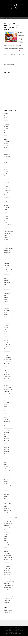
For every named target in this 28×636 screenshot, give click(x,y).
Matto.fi (5, 286)
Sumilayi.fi (6, 423)
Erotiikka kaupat (7, 612)
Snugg (5, 404)
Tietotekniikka (7, 525)
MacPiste (6, 280)
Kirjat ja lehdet (7, 555)
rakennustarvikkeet (7, 585)
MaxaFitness (6, 288)
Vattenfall (6, 466)
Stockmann (6, 415)
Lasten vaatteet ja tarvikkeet (9, 517)
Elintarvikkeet (6, 579)
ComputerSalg (7, 156)
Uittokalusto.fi (6, 455)
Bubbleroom (6, 149)
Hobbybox (6, 218)
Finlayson (6, 184)
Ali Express (6, 122)
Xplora (5, 487)
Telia (5, 434)
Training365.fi (6, 449)
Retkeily (5, 546)
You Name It (6, 492)
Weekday (6, 481)
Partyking (6, 355)
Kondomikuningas (7, 252)
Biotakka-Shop (7, 141)
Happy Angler (6, 205)
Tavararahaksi (7, 432)
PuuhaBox (6, 372)
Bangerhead (6, 132)
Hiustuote (6, 214)
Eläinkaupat (6, 553)
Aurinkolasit (6, 566)
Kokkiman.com (7, 250)
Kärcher (5, 259)
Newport (5, 318)
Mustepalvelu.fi (7, 308)
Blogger (17, 629)
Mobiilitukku (6, 297)
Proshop (5, 365)
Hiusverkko (6, 216)
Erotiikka (6, 549)
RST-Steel (6, 383)
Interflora (6, 237)
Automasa (6, 130)
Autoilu (5, 529)
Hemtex (5, 211)
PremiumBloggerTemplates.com (14, 633)
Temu (5, 436)
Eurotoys (6, 177)
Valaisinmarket (7, 457)
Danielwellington (7, 162)
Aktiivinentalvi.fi (7, 117)
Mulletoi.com (6, 303)
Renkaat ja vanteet (7, 564)
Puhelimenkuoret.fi (7, 368)
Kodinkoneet (6, 568)
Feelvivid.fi (6, 179)
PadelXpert (6, 346)
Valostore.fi (6, 464)
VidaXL (5, 472)
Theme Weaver (14, 630)
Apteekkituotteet (7, 559)
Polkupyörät (6, 574)
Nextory (5, 321)
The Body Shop (7, 440)
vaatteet (5, 506)
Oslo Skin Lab (7, 344)
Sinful (5, 395)
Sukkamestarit (7, 421)
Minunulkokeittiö (7, 293)
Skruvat (5, 398)
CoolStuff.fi (6, 158)
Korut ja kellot (6, 521)
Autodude (6, 128)
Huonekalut (6, 527)
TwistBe (5, 453)
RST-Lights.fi (6, 380)
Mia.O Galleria (7, 291)
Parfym (5, 348)
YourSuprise (6, 494)
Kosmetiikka (6, 510)
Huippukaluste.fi (7, 226)
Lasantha (16, 632)
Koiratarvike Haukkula (8, 248)
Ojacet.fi (5, 331)
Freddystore (6, 194)
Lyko (5, 278)
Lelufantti (6, 267)
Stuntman (6, 419)
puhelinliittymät (7, 600)
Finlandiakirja (6, 182)
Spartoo (5, 408)
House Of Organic (7, 224)
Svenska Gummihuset (8, 427)
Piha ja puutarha (7, 523)
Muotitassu (6, 306)
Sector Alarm (6, 391)
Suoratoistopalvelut (7, 596)
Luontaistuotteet (7, 542)
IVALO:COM (6, 239)
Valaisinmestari (7, 460)
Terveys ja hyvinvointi (8, 534)
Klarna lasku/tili (11, 52)
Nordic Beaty (6, 323)
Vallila (5, 462)
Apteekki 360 (6, 124)
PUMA (5, 370)
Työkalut (5, 538)
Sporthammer (6, 410)
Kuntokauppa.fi (7, 256)
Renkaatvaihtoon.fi (7, 376)
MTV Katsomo (7, 301)
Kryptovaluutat (7, 587)
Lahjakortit (6, 589)
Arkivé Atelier (6, 126)
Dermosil (6, 164)
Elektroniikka (6, 514)
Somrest (5, 406)
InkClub (5, 235)
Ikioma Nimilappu (7, 233)
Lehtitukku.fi (6, 265)
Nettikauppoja (14, 6)
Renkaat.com (6, 374)
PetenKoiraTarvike (7, 359)
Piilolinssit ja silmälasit (8, 581)
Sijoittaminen (6, 594)
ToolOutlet (6, 445)
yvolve (5, 496)
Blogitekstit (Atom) (10, 64)
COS (5, 160)
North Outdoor (7, 327)
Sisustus (6, 508)
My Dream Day (7, 310)
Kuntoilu (5, 570)
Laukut (5, 551)
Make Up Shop (7, 282)
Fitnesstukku (6, 188)
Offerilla (5, 329)
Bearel (5, 134)
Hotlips (5, 222)
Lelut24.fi (6, 271)
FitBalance (6, 186)
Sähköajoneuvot (7, 598)
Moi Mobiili (6, 299)
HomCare (6, 220)
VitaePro (5, 479)
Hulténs (5, 229)
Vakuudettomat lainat (8, 610)
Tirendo (5, 442)
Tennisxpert (6, 438)
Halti (5, 203)
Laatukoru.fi (6, 261)
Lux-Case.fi (6, 276)
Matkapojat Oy (7, 284)
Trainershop (6, 447)
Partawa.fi (6, 353)
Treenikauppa (6, 451)
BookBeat (6, 147)
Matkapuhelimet (7, 544)
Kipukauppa (6, 244)
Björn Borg (6, 143)
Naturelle (6, 314)
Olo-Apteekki (6, 333)
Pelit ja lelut (11, 54)
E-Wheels (6, 171)
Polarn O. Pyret (7, 363)
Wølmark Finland (7, 485)
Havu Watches (7, 207)
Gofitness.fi (6, 199)
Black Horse (6, 145)
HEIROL (5, 209)
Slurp (5, 400)
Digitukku (6, 167)
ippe (19, 54)
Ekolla (5, 173)
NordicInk (6, 325)
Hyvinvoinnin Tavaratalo (8, 231)
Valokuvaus (6, 583)
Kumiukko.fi (6, 254)
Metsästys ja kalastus (8, 557)
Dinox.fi (5, 169)
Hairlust (5, 201)
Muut (5, 536)
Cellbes (5, 152)
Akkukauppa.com (7, 115)
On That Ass (6, 336)
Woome (5, 483)
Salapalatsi (6, 385)
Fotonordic (6, 192)
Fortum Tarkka (7, 190)
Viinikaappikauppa (7, 475)
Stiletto (5, 413)
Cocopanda (6, 154)
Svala (5, 425)
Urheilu (5, 512)
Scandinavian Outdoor (8, 389)
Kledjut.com (6, 246)
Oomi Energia (6, 342)
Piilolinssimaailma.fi (8, 361)
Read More (21, 50)
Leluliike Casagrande (8, 269)
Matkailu (5, 591)
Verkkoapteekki (7, 470)
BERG (5, 139)
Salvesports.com (7, 387)
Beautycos (6, 137)
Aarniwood (6, 113)
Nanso (5, 312)
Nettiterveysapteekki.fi (8, 316)
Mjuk (5, 295)
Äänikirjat (6, 602)
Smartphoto (6, 402)
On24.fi (5, 338)
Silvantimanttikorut (7, 393)
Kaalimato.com (7, 241)
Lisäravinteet (6, 561)
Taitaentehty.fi (7, 430)
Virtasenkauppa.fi (7, 477)
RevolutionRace (7, 378)
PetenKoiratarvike (7, 357)
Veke (5, 468)
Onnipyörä (6, 340)
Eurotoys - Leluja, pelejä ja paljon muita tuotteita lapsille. (12, 26)
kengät (5, 540)
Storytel (5, 417)
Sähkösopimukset (7, 576)
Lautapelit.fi (6, 263)
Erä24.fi (5, 175)
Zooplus (5, 498)
